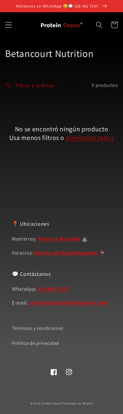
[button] (8, 25)
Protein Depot (51, 403)
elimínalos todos (90, 137)
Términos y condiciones (38, 328)
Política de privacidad (35, 343)
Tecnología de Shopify (77, 403)
